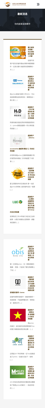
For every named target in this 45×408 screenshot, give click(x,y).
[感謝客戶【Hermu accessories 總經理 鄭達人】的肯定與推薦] (18, 140)
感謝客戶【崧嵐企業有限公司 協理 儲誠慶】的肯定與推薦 (31, 83)
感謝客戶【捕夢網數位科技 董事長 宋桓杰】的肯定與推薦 (31, 342)
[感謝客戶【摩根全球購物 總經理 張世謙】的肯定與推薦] (18, 372)
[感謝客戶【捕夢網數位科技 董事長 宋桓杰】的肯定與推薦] (18, 341)
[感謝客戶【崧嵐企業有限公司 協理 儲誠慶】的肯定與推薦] (18, 82)
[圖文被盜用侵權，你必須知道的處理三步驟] (18, 52)
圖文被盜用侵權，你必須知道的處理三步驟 (31, 51)
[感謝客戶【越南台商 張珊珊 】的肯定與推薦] (18, 315)
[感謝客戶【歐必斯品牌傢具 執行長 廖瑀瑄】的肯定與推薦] (18, 252)
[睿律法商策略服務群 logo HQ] (15, 2)
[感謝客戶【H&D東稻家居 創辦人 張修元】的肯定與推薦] (18, 112)
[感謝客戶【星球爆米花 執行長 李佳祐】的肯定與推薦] (18, 173)
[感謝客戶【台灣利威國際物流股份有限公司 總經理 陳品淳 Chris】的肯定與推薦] (18, 202)
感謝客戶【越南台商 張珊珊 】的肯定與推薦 (31, 314)
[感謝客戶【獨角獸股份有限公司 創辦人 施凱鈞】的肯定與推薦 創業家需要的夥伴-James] (18, 282)
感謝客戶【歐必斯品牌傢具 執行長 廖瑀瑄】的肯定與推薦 (31, 253)
